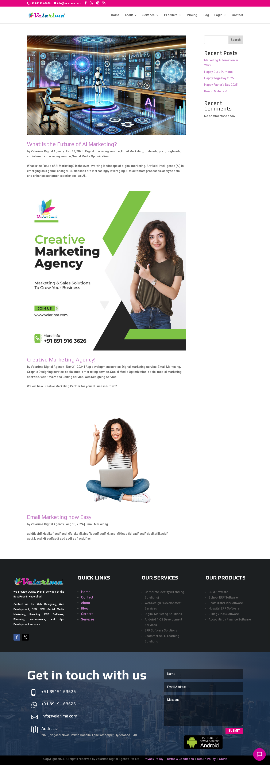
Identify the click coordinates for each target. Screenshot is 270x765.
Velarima (46, 377)
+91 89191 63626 (40, 3)
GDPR (223, 759)
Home (115, 15)
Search (236, 39)
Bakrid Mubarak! (215, 91)
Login (218, 15)
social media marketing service (49, 156)
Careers (87, 614)
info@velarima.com (59, 715)
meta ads (151, 151)
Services (148, 15)
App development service (103, 366)
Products (170, 15)
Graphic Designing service (45, 372)
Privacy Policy (154, 759)
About (129, 15)
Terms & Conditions (180, 759)
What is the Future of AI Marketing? (72, 144)
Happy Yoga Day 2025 (219, 78)
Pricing (192, 15)
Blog (205, 15)
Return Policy (206, 759)
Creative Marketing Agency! (61, 359)
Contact (237, 15)
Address (49, 728)
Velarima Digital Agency (47, 151)
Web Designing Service (100, 377)
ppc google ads (170, 151)
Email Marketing (132, 151)
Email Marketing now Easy (59, 517)
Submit (234, 730)
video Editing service (68, 377)
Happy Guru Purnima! (219, 72)
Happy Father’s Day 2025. (221, 84)
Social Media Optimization (90, 156)
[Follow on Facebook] (17, 637)
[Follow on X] (25, 637)
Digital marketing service (102, 151)
